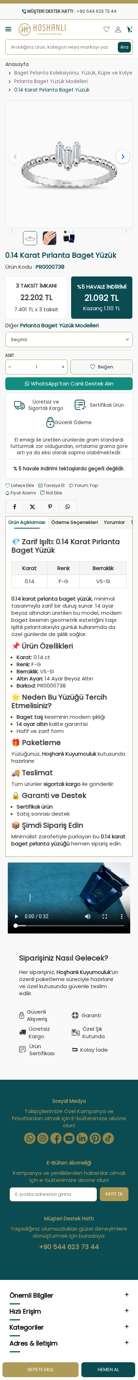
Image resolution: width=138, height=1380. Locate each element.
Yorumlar (114, 522)
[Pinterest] (95, 1138)
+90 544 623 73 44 (69, 1247)
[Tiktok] (108, 1138)
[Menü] (8, 29)
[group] (69, 164)
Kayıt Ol (114, 1194)
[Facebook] (56, 1138)
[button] (65, 232)
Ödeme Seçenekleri (74, 522)
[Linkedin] (82, 1138)
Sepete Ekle (41, 1369)
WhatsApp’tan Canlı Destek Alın (71, 383)
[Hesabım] (118, 30)
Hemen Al (108, 1369)
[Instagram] (42, 1138)
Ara (124, 47)
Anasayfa (17, 64)
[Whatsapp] (29, 1138)
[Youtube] (69, 1138)
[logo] (42, 29)
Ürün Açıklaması (26, 522)
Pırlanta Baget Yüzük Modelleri (51, 81)
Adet (9, 355)
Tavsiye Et (53, 485)
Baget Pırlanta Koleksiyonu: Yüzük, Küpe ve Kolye (73, 72)
